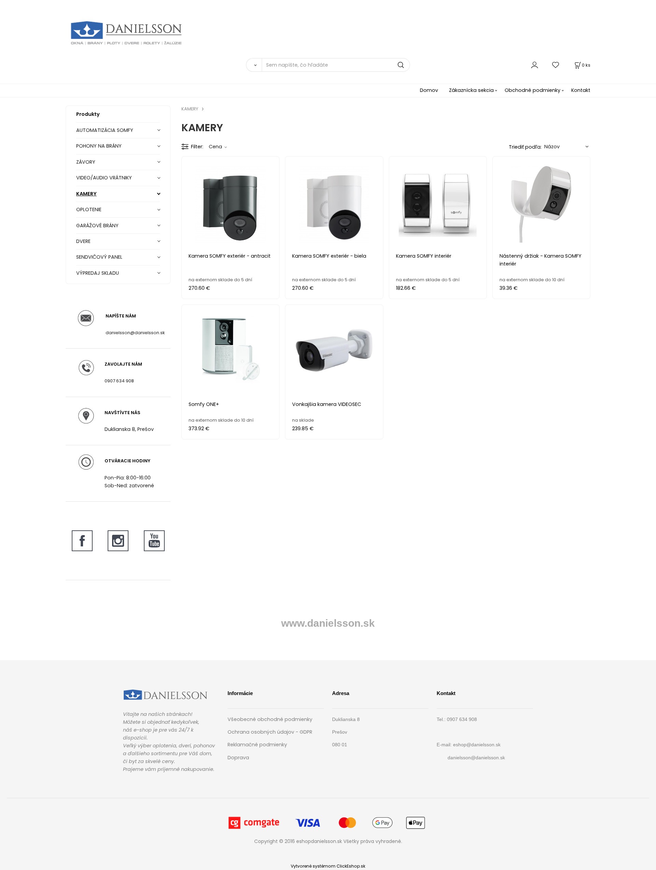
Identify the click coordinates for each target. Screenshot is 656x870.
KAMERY (86, 193)
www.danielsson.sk (328, 623)
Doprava (238, 757)
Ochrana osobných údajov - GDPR (270, 732)
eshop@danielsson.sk (477, 744)
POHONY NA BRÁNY (99, 145)
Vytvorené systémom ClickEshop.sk (328, 866)
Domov (429, 90)
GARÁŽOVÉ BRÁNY (97, 225)
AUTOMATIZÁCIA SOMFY (104, 130)
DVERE (83, 241)
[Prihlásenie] (534, 64)
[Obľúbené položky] (556, 64)
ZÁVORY (85, 162)
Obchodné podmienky (532, 90)
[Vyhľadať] (254, 65)
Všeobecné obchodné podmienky (270, 719)
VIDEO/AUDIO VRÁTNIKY (104, 177)
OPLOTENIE (88, 209)
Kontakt (580, 90)
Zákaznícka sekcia (471, 90)
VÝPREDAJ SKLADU (97, 273)
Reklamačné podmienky (257, 744)
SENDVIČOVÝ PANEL (99, 257)
